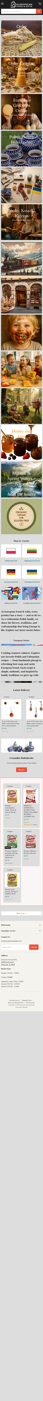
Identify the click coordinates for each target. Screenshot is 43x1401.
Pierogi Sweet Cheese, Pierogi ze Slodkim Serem (11, 892)
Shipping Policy (27, 1000)
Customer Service (14, 1000)
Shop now (21, 769)
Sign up (34, 947)
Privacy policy (30, 1002)
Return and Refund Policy (16, 1002)
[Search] (39, 11)
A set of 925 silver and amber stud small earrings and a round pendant (10, 723)
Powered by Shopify (22, 1007)
